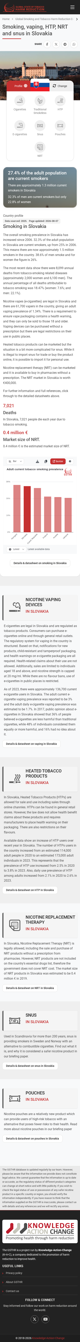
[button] (47, 44)
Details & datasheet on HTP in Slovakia (30, 890)
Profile (18, 86)
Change (62, 86)
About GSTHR (14, 1282)
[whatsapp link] (74, 44)
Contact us (12, 1291)
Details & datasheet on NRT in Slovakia (30, 988)
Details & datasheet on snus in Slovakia (30, 1065)
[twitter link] (56, 44)
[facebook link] (47, 44)
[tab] (20, 106)
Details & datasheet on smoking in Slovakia (40, 563)
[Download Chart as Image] (37, 461)
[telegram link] (65, 44)
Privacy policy (14, 1273)
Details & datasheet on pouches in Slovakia (32, 1138)
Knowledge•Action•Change (48, 1338)
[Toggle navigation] (72, 7)
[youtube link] (45, 1319)
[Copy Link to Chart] (46, 461)
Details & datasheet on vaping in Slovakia (31, 743)
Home (6, 19)
